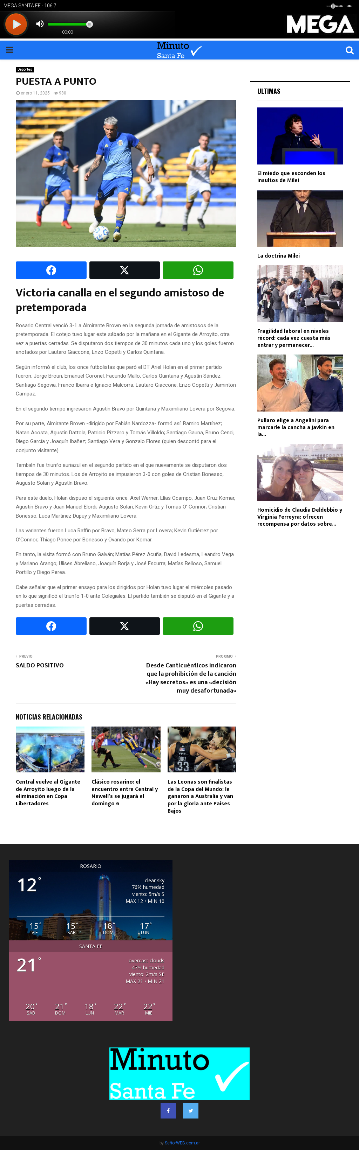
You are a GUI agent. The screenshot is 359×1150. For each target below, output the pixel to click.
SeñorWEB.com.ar (182, 1143)
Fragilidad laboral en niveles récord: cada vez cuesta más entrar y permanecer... (294, 338)
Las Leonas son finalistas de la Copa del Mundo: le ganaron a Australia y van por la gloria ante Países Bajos (200, 796)
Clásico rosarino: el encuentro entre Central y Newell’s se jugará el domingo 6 (125, 792)
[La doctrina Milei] (300, 218)
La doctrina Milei (278, 256)
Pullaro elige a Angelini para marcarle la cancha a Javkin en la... (295, 427)
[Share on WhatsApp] (198, 270)
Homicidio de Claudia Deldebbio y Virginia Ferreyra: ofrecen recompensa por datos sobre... (299, 517)
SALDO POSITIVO (40, 665)
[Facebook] (168, 1111)
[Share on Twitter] (124, 270)
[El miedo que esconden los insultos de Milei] (300, 135)
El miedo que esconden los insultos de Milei (291, 177)
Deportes (25, 69)
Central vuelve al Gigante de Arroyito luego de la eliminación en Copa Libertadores (48, 792)
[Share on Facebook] (51, 270)
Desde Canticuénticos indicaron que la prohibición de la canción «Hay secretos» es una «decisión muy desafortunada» (190, 678)
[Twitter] (190, 1111)
